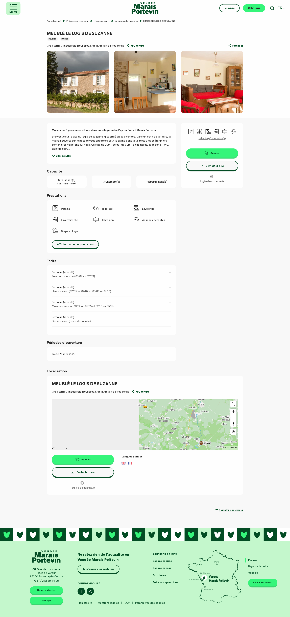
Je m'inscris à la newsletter (98, 568)
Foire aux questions (165, 582)
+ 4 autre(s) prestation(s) (212, 138)
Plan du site (85, 602)
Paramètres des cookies (150, 602)
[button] (272, 8)
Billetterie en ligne (165, 553)
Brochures (159, 575)
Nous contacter (46, 590)
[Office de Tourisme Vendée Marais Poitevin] (145, 8)
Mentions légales (108, 602)
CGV (127, 602)
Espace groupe (162, 561)
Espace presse (162, 568)
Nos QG (46, 600)
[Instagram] (90, 592)
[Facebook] (81, 592)
